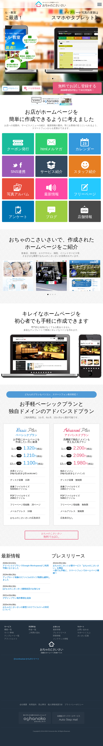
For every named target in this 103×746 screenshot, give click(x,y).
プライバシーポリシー (74, 704)
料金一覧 (32, 629)
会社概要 (23, 704)
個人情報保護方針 (55, 704)
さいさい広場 (83, 636)
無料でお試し (51, 535)
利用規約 (32, 704)
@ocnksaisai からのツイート (26, 659)
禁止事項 (42, 704)
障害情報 (56, 636)
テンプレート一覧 (11, 636)
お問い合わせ (83, 629)
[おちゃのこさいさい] (51, 6)
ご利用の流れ (34, 633)
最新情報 (56, 629)
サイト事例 (9, 633)
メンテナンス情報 (60, 639)
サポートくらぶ (84, 633)
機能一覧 (8, 629)
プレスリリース (59, 633)
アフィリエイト (10, 639)
